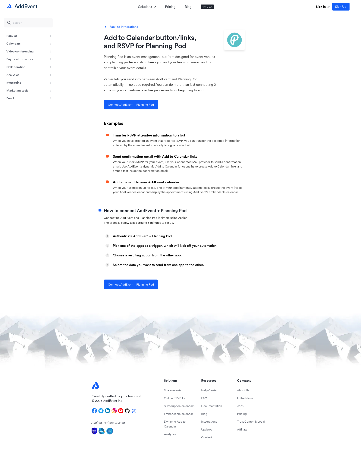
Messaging (13, 82)
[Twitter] (101, 410)
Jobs (240, 406)
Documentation (211, 406)
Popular (11, 36)
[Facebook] (94, 410)
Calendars (13, 43)
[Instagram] (114, 410)
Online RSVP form (176, 398)
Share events (172, 390)
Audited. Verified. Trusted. (108, 422)
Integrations (209, 421)
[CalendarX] (134, 410)
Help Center (209, 390)
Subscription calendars (179, 406)
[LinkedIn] (107, 410)
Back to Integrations (123, 27)
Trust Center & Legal (251, 421)
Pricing (170, 7)
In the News (245, 398)
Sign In (321, 7)
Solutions (145, 7)
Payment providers (19, 59)
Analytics (12, 75)
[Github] (127, 410)
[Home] (21, 6)
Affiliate (242, 429)
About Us (243, 390)
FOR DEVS (207, 6)
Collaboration (15, 67)
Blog (188, 7)
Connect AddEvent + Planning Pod (131, 104)
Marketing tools (17, 90)
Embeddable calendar (178, 414)
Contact (206, 437)
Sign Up (340, 7)
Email (10, 98)
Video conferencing (20, 51)
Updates (206, 429)
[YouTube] (120, 410)
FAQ (204, 398)
